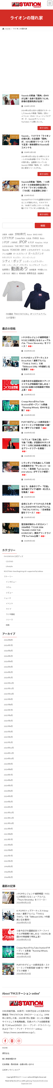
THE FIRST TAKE (22, 246)
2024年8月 (8, 769)
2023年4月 (8, 845)
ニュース (7, 598)
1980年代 (20, 234)
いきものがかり (33, 250)
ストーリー (8, 576)
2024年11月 (9, 753)
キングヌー (17, 257)
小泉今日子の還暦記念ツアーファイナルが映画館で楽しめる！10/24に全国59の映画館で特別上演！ (33, 933)
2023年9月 (8, 829)
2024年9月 (8, 764)
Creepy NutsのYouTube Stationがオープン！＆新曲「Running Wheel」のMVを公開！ (33, 950)
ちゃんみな (46, 250)
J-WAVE (14, 242)
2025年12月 (9, 683)
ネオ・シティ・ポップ (10, 265)
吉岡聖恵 (32, 270)
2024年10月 (9, 758)
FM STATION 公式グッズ (13, 556)
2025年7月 (8, 710)
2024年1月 (8, 807)
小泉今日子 (6, 273)
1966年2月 (8, 877)
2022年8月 (8, 850)
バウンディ (23, 265)
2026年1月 (8, 677)
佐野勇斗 (6, 269)
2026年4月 (8, 661)
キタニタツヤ (7, 257)
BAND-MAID (37, 234)
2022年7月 (8, 856)
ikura (42, 238)
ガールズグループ (20, 254)
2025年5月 (8, 721)
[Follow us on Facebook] (5, 1041)
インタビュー (11, 582)
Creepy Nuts (20, 238)
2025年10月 (9, 694)
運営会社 (5, 1053)
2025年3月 (8, 732)
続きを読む (44, 128)
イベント (9, 603)
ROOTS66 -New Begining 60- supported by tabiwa (23, 571)
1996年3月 (8, 866)
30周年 (4, 234)
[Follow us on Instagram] (19, 1041)
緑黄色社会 (31, 273)
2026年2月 (8, 672)
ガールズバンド (36, 253)
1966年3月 (8, 872)
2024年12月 (9, 748)
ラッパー (44, 265)
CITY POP (8, 238)
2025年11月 (9, 688)
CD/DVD (9, 561)
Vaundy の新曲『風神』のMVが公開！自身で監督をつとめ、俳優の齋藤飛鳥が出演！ (35, 98)
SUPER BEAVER (7, 246)
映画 (7, 625)
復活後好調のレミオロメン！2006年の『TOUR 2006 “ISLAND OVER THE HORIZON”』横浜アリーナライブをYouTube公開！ (36, 530)
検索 (42, 225)
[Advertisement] (26, 59)
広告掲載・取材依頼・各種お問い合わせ (18, 1064)
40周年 (10, 234)
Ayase (29, 234)
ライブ (8, 609)
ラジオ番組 (10, 614)
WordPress (18, 1081)
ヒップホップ (34, 265)
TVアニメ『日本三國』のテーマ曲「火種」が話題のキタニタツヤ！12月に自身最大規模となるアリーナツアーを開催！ (35, 445)
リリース (9, 620)
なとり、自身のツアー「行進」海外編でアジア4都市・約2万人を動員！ (35, 489)
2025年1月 (8, 742)
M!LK (46, 242)
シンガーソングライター (33, 261)
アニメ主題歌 (7, 254)
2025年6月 (8, 715)
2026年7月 (8, 645)
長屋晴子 (41, 273)
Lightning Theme (31, 1081)
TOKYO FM (36, 245)
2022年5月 (8, 861)
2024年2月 (8, 802)
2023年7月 (8, 839)
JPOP (23, 242)
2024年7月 (8, 775)
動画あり (19, 268)
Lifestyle (9, 566)
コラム (8, 587)
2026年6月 (8, 651)
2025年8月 (8, 704)
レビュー (9, 593)
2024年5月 (8, 785)
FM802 (36, 238)
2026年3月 (8, 667)
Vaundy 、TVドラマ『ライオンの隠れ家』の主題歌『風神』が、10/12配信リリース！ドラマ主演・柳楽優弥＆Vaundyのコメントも (35, 142)
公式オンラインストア (11, 1070)
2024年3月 (8, 796)
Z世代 (23, 250)
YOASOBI (15, 249)
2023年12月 (9, 812)
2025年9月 (8, 699)
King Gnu (38, 242)
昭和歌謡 (22, 273)
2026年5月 (8, 656)
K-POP (31, 242)
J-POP (5, 242)
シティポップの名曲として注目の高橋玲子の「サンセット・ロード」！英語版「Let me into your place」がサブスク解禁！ (35, 469)
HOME (5, 1048)
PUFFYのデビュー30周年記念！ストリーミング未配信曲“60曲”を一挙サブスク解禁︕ (36, 425)
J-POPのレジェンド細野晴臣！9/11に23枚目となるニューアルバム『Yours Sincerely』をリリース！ (32, 896)
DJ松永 (28, 238)
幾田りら (14, 273)
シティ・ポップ (12, 261)
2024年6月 (8, 780)
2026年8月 (8, 640)
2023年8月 (8, 834)
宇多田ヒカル (42, 270)
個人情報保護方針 (9, 1059)
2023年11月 (9, 818)
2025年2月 (8, 737)
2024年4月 (8, 791)
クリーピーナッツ (28, 257)
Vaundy (5, 249)
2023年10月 (9, 823)
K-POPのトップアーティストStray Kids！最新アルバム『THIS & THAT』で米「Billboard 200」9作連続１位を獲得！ (35, 363)
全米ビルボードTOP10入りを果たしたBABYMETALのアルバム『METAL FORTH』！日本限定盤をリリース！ (36, 508)
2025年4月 (8, 726)
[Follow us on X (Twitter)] (12, 1041)
